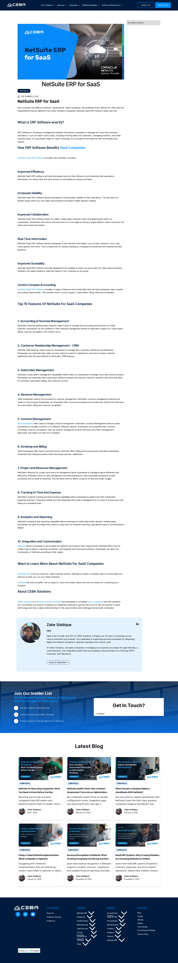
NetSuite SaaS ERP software (31, 158)
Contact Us (51, 921)
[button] (48, 5)
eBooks (140, 920)
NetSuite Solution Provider (48, 601)
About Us (50, 913)
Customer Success (54, 917)
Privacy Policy (142, 934)
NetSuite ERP (24, 574)
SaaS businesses (25, 423)
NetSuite (21, 546)
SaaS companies (95, 601)
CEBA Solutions (25, 601)
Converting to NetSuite (146, 930)
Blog (139, 913)
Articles (140, 923)
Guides (140, 916)
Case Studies (142, 927)
